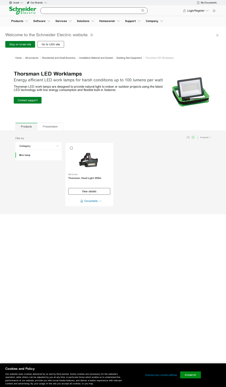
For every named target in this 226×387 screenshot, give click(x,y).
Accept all (190, 375)
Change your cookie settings (161, 375)
